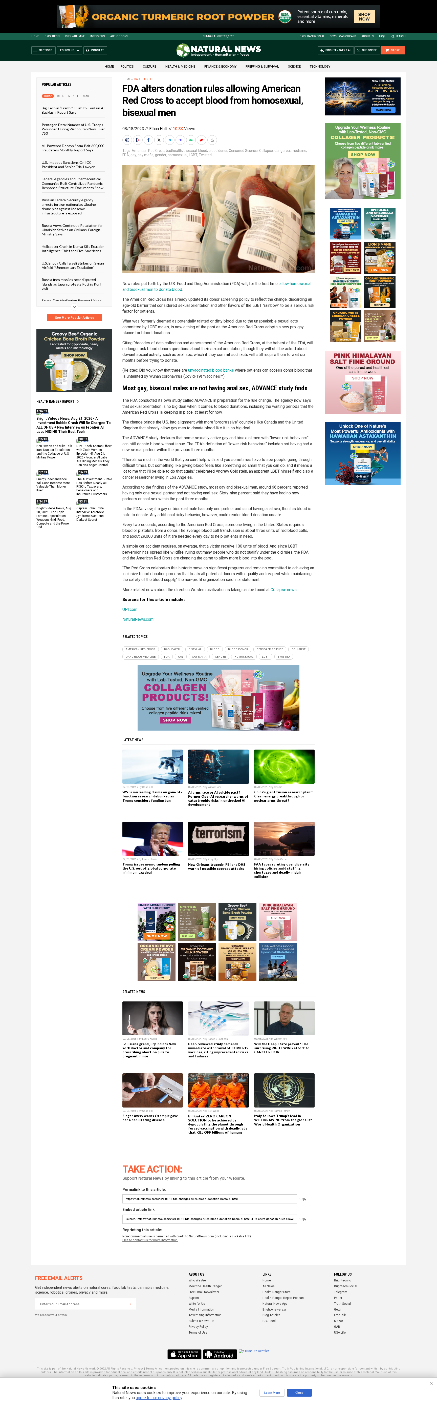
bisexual (190, 151)
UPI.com (129, 609)
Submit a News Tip (201, 1321)
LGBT (193, 155)
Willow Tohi (214, 787)
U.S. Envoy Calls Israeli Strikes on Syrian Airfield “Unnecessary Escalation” (73, 265)
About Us (367, 36)
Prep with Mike (75, 36)
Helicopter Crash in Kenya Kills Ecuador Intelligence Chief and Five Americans (73, 248)
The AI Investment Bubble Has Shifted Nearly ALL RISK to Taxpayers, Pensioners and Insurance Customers (94, 486)
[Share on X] (159, 140)
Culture (149, 66)
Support (194, 1298)
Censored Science (243, 151)
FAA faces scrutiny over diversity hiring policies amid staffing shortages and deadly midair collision (281, 870)
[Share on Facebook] (149, 140)
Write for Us (197, 1303)
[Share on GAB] (191, 140)
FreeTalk (340, 1315)
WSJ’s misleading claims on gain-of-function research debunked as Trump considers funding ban (152, 796)
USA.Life (340, 1332)
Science (294, 66)
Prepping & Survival (262, 66)
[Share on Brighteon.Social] (127, 140)
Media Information (201, 1309)
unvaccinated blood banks (211, 370)
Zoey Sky (213, 859)
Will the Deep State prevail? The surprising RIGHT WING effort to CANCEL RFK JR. (282, 1048)
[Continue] (130, 1304)
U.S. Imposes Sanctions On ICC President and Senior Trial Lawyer (68, 164)
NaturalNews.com (138, 619)
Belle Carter (281, 859)
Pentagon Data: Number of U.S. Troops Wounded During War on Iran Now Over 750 (73, 128)
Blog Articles (271, 1315)
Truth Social (342, 1303)
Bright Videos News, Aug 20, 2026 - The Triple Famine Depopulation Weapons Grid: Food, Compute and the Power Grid (53, 518)
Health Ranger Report (55, 401)
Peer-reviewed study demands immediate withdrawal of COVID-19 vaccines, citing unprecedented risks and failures (218, 1050)
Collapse (266, 151)
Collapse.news (284, 589)
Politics (127, 66)
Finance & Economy (220, 66)
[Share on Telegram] (170, 140)
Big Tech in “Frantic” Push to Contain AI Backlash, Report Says (73, 110)
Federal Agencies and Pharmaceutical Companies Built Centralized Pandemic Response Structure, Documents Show (72, 183)
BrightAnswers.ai (312, 36)
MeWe (338, 1321)
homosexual (177, 155)
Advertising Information (205, 1315)
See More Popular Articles (74, 317)
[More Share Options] (212, 140)
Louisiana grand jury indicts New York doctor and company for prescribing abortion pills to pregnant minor (149, 1050)
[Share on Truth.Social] (181, 140)
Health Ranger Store (277, 1292)
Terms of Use (198, 1332)
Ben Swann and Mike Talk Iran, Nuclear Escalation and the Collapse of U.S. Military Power (54, 451)
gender (160, 155)
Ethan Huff (158, 128)
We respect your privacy (51, 1315)
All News (269, 1286)
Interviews (97, 36)
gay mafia (146, 155)
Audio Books (118, 36)
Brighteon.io (342, 1280)
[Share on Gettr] (202, 140)
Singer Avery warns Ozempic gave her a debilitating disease (150, 1118)
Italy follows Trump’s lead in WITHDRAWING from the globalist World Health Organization (283, 1120)
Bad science (143, 79)
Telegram (340, 1292)
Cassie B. (148, 787)
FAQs (382, 36)
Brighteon (52, 36)
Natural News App (275, 1303)
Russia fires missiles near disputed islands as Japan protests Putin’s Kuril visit (71, 284)
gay (133, 155)
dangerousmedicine (290, 151)
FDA (125, 155)
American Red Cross (148, 151)
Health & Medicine (180, 66)
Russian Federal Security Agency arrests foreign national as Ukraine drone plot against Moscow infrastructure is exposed (69, 206)
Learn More (272, 1393)
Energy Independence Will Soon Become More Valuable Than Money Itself (53, 484)
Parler (338, 1298)
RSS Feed (269, 1321)
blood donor (218, 151)
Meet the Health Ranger (205, 1286)
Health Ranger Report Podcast (284, 1298)
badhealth (174, 151)
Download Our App (343, 36)
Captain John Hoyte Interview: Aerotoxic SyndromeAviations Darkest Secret (90, 514)
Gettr (337, 1309)
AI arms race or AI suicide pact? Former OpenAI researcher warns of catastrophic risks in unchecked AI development (218, 798)
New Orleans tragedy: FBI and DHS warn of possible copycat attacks (216, 866)
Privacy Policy (198, 1327)
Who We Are (197, 1280)
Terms (150, 1368)
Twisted (205, 155)
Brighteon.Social (345, 1286)
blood (202, 151)
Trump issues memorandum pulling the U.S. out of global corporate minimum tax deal (151, 868)
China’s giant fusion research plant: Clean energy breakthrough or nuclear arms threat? (283, 796)
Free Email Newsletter (204, 1292)
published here (175, 1375)
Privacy (138, 1368)
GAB (337, 1327)
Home (35, 36)
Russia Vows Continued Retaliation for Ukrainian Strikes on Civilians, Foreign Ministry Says (72, 229)
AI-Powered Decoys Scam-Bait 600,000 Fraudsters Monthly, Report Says (73, 147)
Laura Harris (150, 859)
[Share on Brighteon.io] (138, 140)
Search (401, 36)
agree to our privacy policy (159, 1397)
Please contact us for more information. (150, 1240)
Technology (320, 66)
